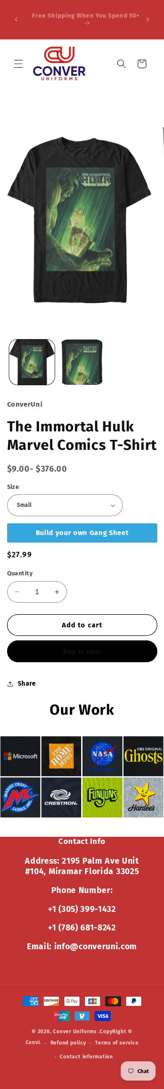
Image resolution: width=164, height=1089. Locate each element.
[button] (18, 64)
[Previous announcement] (16, 19)
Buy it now (82, 651)
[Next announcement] (148, 19)
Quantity (20, 573)
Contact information (86, 1057)
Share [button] (27, 683)
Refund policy (68, 1043)
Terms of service (116, 1043)
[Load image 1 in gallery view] (32, 362)
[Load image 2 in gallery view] (82, 362)
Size (13, 487)
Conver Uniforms (75, 1031)
